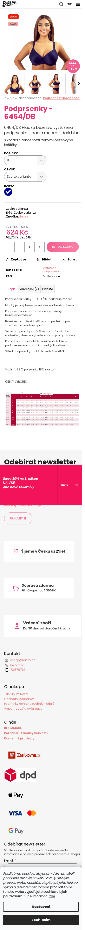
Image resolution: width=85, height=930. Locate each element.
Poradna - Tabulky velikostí (26, 733)
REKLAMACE (13, 728)
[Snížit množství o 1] (20, 247)
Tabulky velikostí (16, 694)
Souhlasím (41, 919)
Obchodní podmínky (19, 699)
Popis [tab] (11, 289)
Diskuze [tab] (47, 289)
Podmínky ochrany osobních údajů (29, 704)
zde (52, 896)
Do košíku (65, 247)
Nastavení (41, 906)
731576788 (18, 670)
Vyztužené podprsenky (50, 269)
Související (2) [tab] (29, 289)
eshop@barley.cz (22, 660)
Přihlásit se (18, 518)
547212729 (17, 665)
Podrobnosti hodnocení (61, 98)
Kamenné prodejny (19, 738)
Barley (23, 216)
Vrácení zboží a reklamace (23, 709)
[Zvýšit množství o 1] (39, 247)
